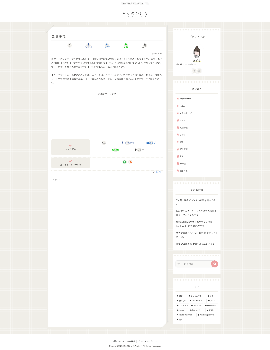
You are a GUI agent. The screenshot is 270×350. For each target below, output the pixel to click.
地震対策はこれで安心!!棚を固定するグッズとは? (197, 235)
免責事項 (131, 341)
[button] (145, 45)
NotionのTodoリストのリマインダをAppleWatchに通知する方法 (194, 224)
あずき (197, 60)
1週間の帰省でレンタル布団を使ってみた (196, 202)
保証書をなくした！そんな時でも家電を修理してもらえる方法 (196, 213)
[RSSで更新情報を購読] (130, 162)
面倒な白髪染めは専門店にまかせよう (195, 244)
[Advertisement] (107, 115)
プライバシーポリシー (148, 341)
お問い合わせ (118, 341)
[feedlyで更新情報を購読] (124, 162)
